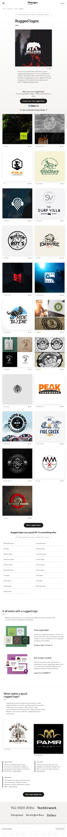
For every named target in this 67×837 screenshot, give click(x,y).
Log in (63, 3)
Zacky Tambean (40, 443)
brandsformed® (40, 146)
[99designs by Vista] (32, 3)
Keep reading (17, 771)
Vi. (5, 183)
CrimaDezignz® (38, 755)
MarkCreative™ (40, 406)
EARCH (6, 257)
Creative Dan (8, 295)
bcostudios (7, 406)
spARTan (7, 220)
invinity (38, 481)
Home (4, 8)
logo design (30, 82)
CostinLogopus (40, 295)
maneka (38, 257)
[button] (64, 826)
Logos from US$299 (41, 673)
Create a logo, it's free (42, 645)
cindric (6, 146)
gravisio (6, 518)
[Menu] (3, 3)
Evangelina (39, 220)
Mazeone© (7, 443)
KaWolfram (7, 369)
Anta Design (8, 749)
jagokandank (40, 183)
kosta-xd (50, 68)
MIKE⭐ (39, 332)
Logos (16, 8)
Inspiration (10, 8)
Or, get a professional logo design (32, 110)
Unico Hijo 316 (8, 481)
